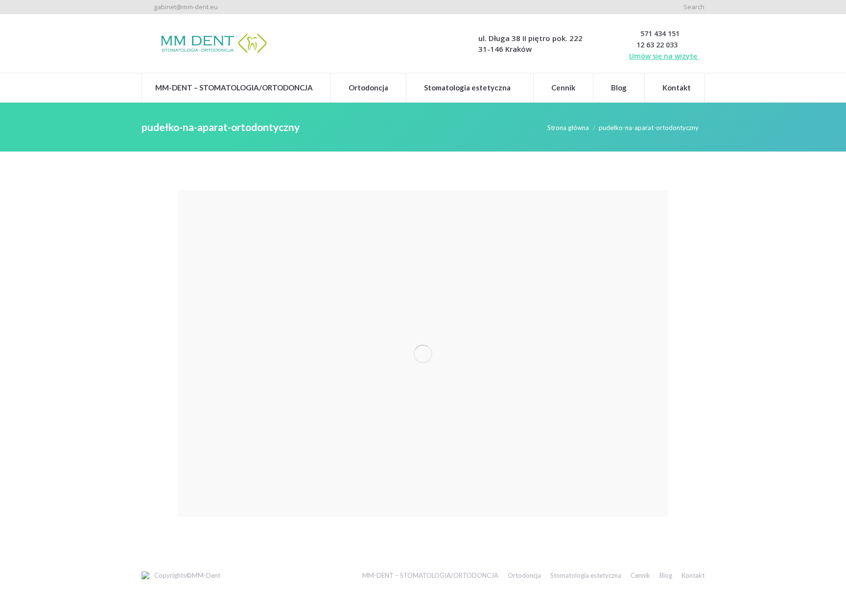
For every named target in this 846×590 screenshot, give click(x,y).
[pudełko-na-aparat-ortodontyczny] (423, 354)
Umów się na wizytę (664, 56)
